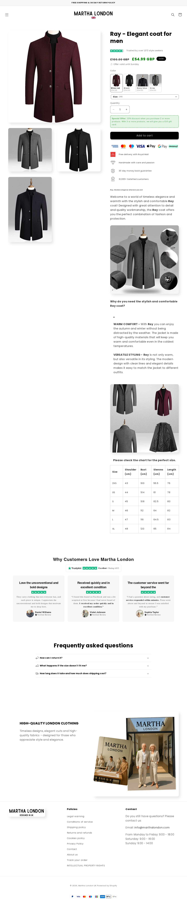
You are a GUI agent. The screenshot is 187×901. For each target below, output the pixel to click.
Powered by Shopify (107, 885)
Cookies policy (76, 838)
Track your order (77, 860)
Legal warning (75, 816)
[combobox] (145, 96)
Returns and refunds (79, 832)
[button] (7, 14)
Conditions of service (80, 821)
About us (72, 854)
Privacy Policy (75, 843)
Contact (72, 849)
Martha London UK (87, 885)
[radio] (116, 83)
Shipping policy (76, 827)
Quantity (115, 103)
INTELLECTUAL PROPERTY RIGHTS (86, 865)
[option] (38, 599)
